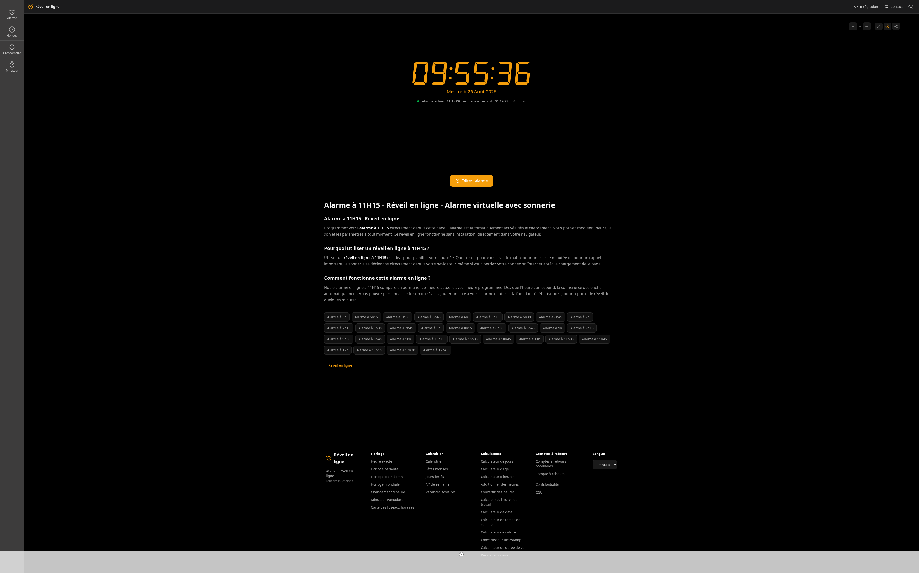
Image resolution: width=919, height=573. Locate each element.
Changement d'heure (388, 492)
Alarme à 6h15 (487, 317)
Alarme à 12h (337, 350)
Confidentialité (547, 484)
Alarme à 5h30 (397, 317)
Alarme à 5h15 (366, 317)
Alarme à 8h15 (460, 328)
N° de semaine (437, 484)
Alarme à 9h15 (582, 328)
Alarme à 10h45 (498, 339)
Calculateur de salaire (498, 532)
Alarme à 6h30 (519, 317)
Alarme (12, 18)
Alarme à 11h (529, 339)
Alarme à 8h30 (491, 328)
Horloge (12, 36)
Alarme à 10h (400, 339)
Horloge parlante (384, 469)
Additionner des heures (500, 484)
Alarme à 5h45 (429, 317)
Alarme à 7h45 (401, 328)
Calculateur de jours (497, 461)
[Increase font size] (867, 26)
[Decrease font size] (853, 26)
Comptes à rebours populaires (551, 463)
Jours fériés (435, 476)
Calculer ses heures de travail (499, 502)
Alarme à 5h (337, 317)
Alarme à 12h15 (369, 350)
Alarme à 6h (458, 317)
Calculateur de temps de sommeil (500, 522)
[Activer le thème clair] (911, 6)
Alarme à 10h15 (431, 339)
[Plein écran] (879, 26)
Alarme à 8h (431, 328)
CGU (539, 492)
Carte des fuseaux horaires (392, 507)
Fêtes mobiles (437, 469)
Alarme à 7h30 (370, 328)
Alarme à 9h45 (370, 339)
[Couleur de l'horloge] (887, 26)
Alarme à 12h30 (402, 350)
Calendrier (434, 461)
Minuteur (12, 70)
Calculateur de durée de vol (503, 547)
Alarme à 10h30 (465, 339)
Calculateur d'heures (497, 476)
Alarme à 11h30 (561, 339)
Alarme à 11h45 (594, 339)
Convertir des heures (498, 492)
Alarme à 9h (552, 328)
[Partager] (896, 26)
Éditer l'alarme (475, 180)
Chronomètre (12, 53)
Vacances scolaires (441, 492)
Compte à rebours (550, 473)
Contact (897, 6)
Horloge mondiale (385, 484)
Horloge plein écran (387, 476)
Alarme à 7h (580, 317)
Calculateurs (491, 453)
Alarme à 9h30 (338, 339)
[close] (461, 554)
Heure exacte (381, 461)
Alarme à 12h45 (435, 350)
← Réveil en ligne (338, 365)
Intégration (869, 6)
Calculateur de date (496, 512)
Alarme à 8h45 (523, 328)
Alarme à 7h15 (338, 328)
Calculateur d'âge (495, 469)
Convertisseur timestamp (501, 540)
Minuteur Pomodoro (387, 499)
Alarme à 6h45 (550, 317)
